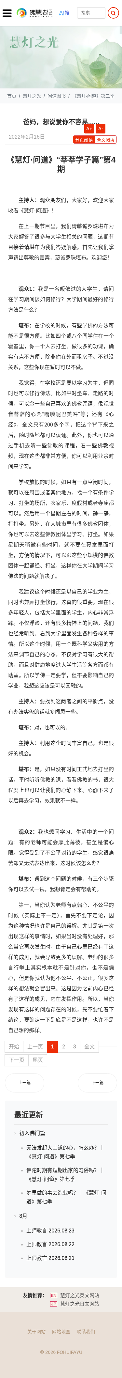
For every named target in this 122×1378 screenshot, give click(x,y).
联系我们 (86, 1331)
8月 (23, 1216)
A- (100, 128)
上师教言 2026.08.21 (50, 1258)
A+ (89, 128)
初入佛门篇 (32, 1133)
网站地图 (61, 1331)
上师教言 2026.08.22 (50, 1244)
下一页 (16, 1060)
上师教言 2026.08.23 (50, 1230)
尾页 (38, 1060)
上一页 (35, 1046)
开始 (14, 1046)
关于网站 (36, 1331)
